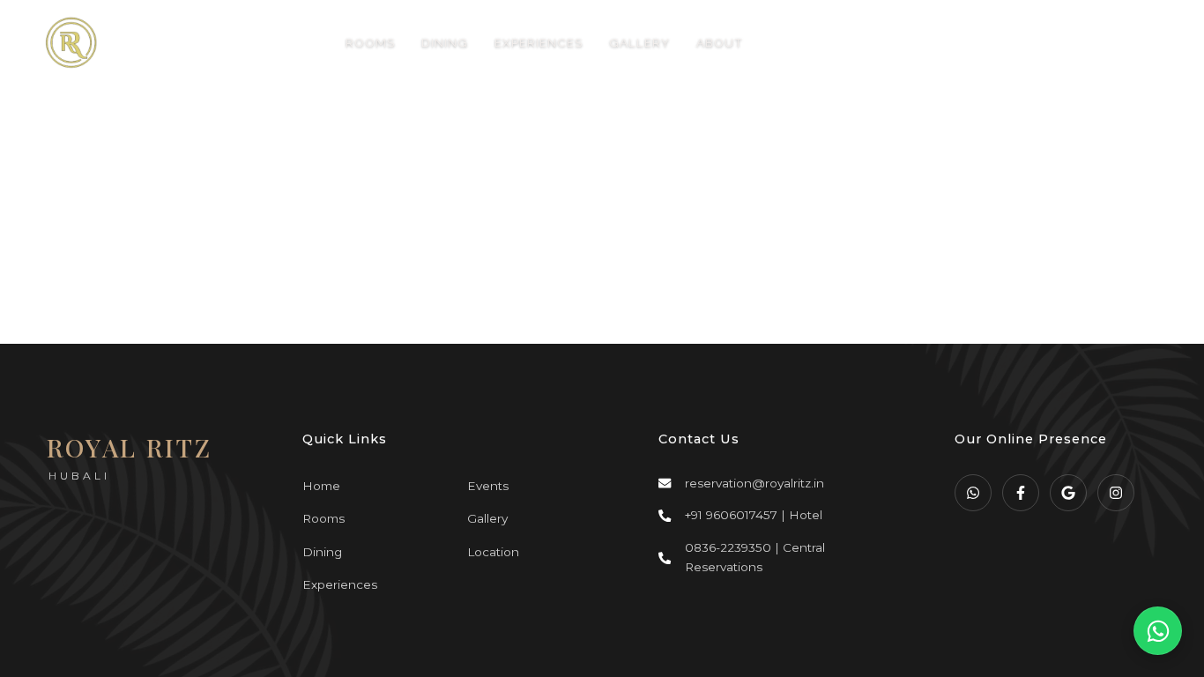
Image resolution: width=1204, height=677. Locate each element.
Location (493, 552)
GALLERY (639, 42)
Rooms (323, 518)
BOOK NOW (1046, 42)
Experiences (339, 584)
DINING (444, 42)
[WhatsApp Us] (1157, 630)
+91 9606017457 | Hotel (753, 515)
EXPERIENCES (538, 42)
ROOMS (370, 42)
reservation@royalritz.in (754, 483)
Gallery (487, 518)
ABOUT (719, 42)
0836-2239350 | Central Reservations (755, 557)
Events (488, 486)
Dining (322, 552)
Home (321, 486)
